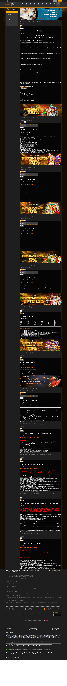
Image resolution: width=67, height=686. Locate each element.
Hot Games (23, 5)
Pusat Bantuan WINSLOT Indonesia (34, 570)
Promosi (58, 5)
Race (35, 5)
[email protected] (24, 87)
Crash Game (43, 5)
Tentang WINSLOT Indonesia (10, 570)
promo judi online (16, 578)
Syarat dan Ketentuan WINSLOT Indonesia (12, 571)
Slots (27, 5)
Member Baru (9, 14)
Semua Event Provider (14, 9)
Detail (21, 25)
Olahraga (38, 5)
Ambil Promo (22, 171)
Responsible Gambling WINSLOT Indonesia (21, 570)
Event (8, 24)
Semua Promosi (8, 9)
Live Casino (31, 5)
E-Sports (50, 5)
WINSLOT (52, 570)
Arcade (46, 5)
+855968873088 (57, 612)
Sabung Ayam (54, 5)
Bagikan (21, 28)
